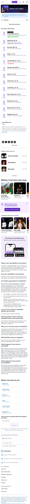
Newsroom (4, 480)
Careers (3, 482)
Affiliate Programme (6, 474)
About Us (3, 469)
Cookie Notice (9, 499)
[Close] (27, 203)
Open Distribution (5, 471)
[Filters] (27, 20)
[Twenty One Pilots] (7, 225)
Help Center (4, 488)
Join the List (14, 425)
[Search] (20, 2)
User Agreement (17, 498)
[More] (26, 6)
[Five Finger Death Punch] (7, 191)
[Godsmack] (20, 190)
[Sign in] (23, 2)
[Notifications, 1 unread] (27, 2)
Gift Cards (3, 491)
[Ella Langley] (20, 225)
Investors (3, 477)
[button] (5, 2)
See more (14, 175)
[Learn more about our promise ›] (6, 451)
